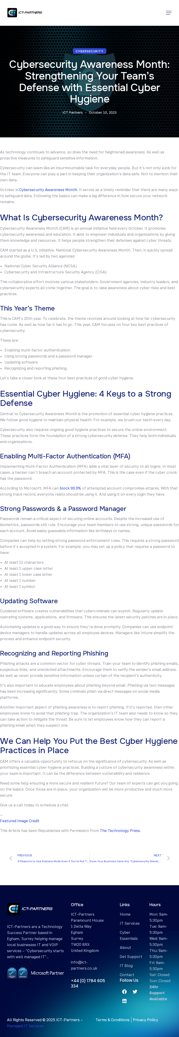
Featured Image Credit (19, 820)
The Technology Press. (120, 830)
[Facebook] (124, 991)
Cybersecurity (89, 51)
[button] (168, 13)
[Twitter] (135, 991)
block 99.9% (70, 488)
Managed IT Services (25, 1026)
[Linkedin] (124, 1001)
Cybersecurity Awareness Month (48, 189)
